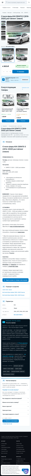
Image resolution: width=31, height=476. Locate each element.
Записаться (25, 79)
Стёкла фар (15, 7)
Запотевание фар (20, 449)
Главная (4, 12)
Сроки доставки (6, 410)
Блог (2, 461)
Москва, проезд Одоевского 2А (22, 463)
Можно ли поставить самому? (10, 402)
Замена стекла (19, 445)
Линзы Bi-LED (4, 451)
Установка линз (19, 447)
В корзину (21, 71)
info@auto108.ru (20, 461)
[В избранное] (12, 95)
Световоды (4, 449)
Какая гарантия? (7, 406)
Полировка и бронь (20, 451)
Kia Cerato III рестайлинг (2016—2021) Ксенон (13, 295)
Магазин (10, 12)
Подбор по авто (6, 7)
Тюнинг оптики (19, 453)
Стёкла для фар (16, 12)
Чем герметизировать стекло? (10, 414)
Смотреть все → (25, 88)
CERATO (26, 12)
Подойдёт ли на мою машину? (10, 389)
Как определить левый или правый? (12, 398)
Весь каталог (4, 453)
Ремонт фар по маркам (6, 459)
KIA (22, 12)
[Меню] (2, 2)
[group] (8, 108)
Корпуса (22, 7)
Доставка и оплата (5, 462)
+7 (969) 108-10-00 (7, 424)
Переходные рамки (5, 447)
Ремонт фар (19, 443)
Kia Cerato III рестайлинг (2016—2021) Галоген (13, 292)
